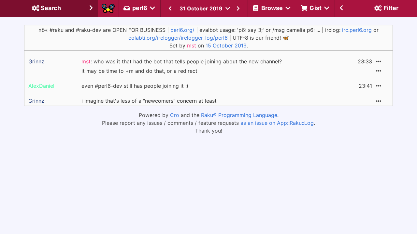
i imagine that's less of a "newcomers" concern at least (149, 101)
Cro (174, 115)
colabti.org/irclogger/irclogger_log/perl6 (178, 37)
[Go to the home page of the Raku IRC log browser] (108, 8)
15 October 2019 (226, 45)
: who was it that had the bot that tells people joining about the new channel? (181, 61)
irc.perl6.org (357, 30)
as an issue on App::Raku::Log (277, 123)
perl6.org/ (182, 30)
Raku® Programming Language (239, 115)
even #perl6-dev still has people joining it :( (135, 86)
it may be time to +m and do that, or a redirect (139, 71)
